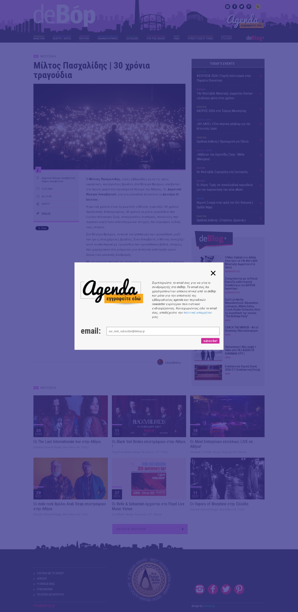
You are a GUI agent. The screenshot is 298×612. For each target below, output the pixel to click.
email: (90, 331)
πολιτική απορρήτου (197, 312)
